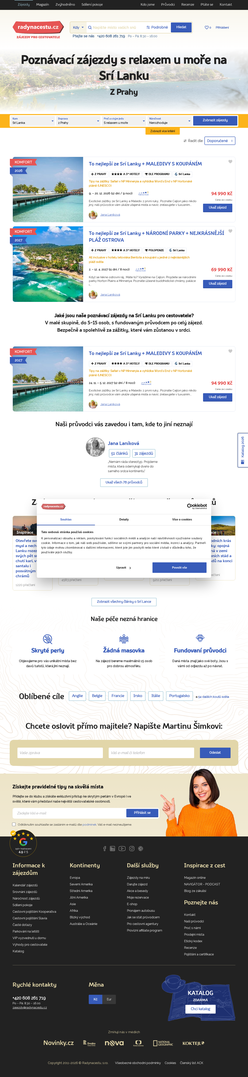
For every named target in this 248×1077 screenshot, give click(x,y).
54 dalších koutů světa (213, 697)
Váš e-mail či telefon (125, 748)
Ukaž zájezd (217, 207)
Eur (109, 999)
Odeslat (215, 752)
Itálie (156, 696)
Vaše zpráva (28, 748)
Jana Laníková (110, 214)
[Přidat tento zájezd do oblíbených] (230, 161)
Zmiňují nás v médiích (124, 1032)
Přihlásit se (142, 813)
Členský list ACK (191, 1063)
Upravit (121, 567)
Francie (118, 696)
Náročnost (143, 194)
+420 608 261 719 (111, 36)
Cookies (170, 1063)
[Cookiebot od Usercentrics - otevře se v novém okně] (190, 507)
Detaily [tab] (124, 519)
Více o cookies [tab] (182, 519)
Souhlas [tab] (65, 519)
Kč (95, 999)
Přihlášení (222, 27)
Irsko (137, 696)
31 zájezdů (143, 453)
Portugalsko (179, 696)
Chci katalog (200, 1009)
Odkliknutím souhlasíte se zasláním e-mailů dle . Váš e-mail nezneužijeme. (74, 824)
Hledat (181, 27)
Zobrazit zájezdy (215, 120)
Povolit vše (179, 567)
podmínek (89, 824)
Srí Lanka (184, 174)
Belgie (97, 696)
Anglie (77, 696)
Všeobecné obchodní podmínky (138, 1063)
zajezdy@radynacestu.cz (30, 1007)
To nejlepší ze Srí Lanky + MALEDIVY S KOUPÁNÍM (145, 164)
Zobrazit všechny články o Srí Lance (124, 601)
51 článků (119, 453)
